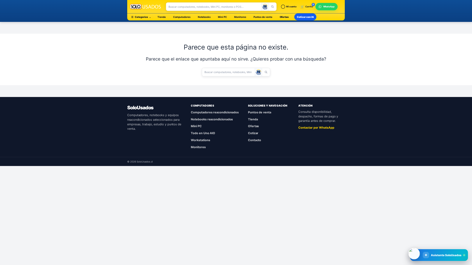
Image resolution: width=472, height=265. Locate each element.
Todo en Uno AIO (203, 133)
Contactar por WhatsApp (316, 127)
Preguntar (443, 243)
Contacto (254, 140)
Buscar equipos (414, 243)
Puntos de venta (263, 16)
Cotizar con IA (305, 16)
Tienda (161, 16)
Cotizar (253, 133)
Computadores (181, 16)
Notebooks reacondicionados (212, 119)
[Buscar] (272, 7)
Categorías (141, 16)
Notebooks (204, 16)
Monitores (240, 16)
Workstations (200, 140)
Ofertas (284, 16)
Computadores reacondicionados (215, 112)
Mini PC (222, 16)
